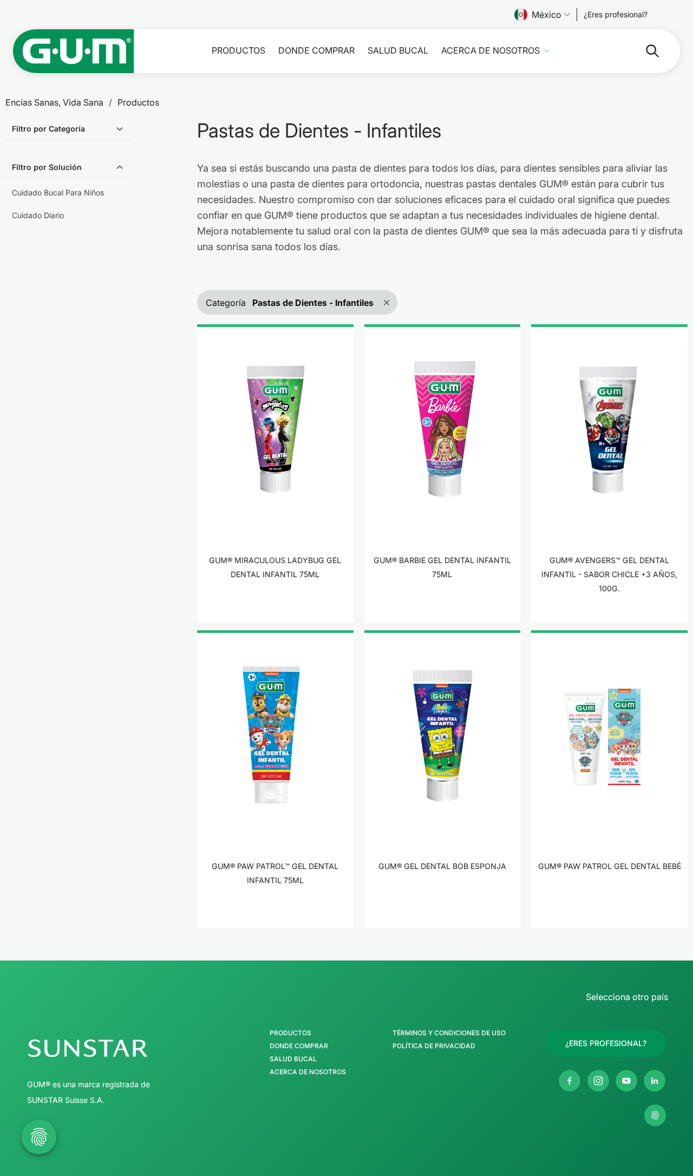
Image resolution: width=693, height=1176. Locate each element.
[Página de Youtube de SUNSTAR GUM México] (626, 1081)
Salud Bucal (398, 50)
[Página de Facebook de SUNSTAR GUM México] (569, 1081)
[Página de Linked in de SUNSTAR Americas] (654, 1081)
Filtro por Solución (47, 167)
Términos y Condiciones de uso (449, 1033)
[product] (275, 473)
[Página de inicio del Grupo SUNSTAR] (119, 1048)
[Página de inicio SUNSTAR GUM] (73, 51)
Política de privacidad (434, 1046)
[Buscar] (643, 51)
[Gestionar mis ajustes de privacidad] (655, 1115)
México (546, 14)
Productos (238, 50)
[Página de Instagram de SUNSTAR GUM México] (598, 1081)
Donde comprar (316, 50)
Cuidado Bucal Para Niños (58, 192)
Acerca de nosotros (490, 50)
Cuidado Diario (38, 215)
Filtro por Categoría (48, 128)
